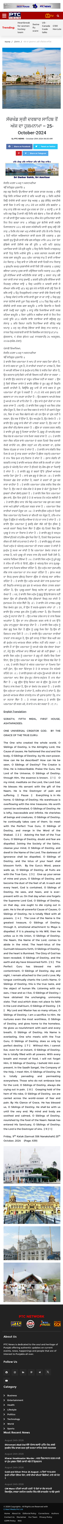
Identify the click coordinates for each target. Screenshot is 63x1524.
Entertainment (15, 1400)
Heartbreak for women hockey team (24, 27)
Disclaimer (21, 1517)
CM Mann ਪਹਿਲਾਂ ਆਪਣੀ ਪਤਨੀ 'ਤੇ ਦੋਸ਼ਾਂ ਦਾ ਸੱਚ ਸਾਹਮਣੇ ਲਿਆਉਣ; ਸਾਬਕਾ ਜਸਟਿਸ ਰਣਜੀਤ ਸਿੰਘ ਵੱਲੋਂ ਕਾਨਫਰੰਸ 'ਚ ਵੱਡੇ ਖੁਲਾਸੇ (32, 1490)
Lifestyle (12, 1409)
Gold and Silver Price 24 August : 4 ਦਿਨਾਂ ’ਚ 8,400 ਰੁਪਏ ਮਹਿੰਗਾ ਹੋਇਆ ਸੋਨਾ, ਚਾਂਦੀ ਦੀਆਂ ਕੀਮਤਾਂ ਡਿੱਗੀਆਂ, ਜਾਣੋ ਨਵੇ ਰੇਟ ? (32, 1475)
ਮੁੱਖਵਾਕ (17, 42)
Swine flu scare (36, 27)
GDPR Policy (10, 1521)
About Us (16, 1513)
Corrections (43, 1513)
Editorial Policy (29, 1513)
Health (11, 1405)
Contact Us (9, 1517)
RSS (20, 1521)
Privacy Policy (45, 1517)
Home (7, 42)
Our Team (32, 1517)
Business (12, 1395)
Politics (11, 1414)
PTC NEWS (19, 138)
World (10, 1423)
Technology (13, 1419)
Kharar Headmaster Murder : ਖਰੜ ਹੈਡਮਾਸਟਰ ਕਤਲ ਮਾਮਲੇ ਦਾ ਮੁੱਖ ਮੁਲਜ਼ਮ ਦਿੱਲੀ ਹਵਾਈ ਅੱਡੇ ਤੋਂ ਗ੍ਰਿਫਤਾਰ (32, 1460)
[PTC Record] (30, 1323)
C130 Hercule (57, 27)
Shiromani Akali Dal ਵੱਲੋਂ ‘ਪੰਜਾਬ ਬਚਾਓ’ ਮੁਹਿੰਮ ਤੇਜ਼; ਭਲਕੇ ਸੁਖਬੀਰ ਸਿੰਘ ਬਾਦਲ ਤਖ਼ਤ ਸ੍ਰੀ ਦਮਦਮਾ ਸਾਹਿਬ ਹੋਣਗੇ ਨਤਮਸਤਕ (30, 1446)
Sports (10, 1428)
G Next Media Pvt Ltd (13, 1509)
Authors (55, 1513)
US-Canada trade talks (46, 27)
